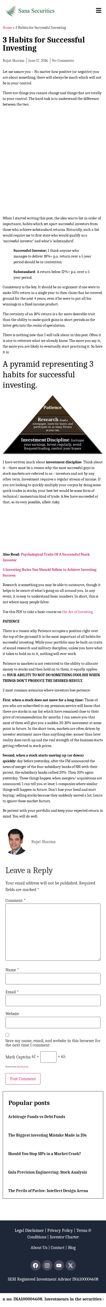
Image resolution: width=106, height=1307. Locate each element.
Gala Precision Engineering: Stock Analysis (47, 1172)
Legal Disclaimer (29, 1230)
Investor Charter (64, 1237)
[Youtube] (59, 1265)
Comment (15, 900)
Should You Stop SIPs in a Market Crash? (44, 1153)
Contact (57, 1247)
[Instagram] (47, 1265)
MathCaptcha (23, 1067)
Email (12, 992)
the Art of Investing (77, 612)
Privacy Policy (60, 1230)
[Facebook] (35, 1265)
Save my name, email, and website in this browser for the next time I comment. (52, 1043)
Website (12, 1014)
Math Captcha (18, 1057)
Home (7, 28)
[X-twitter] (71, 1265)
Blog (72, 1247)
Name (12, 970)
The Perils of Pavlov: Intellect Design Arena (48, 1190)
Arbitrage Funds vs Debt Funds (36, 1116)
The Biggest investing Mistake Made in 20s (47, 1135)
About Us (39, 1247)
